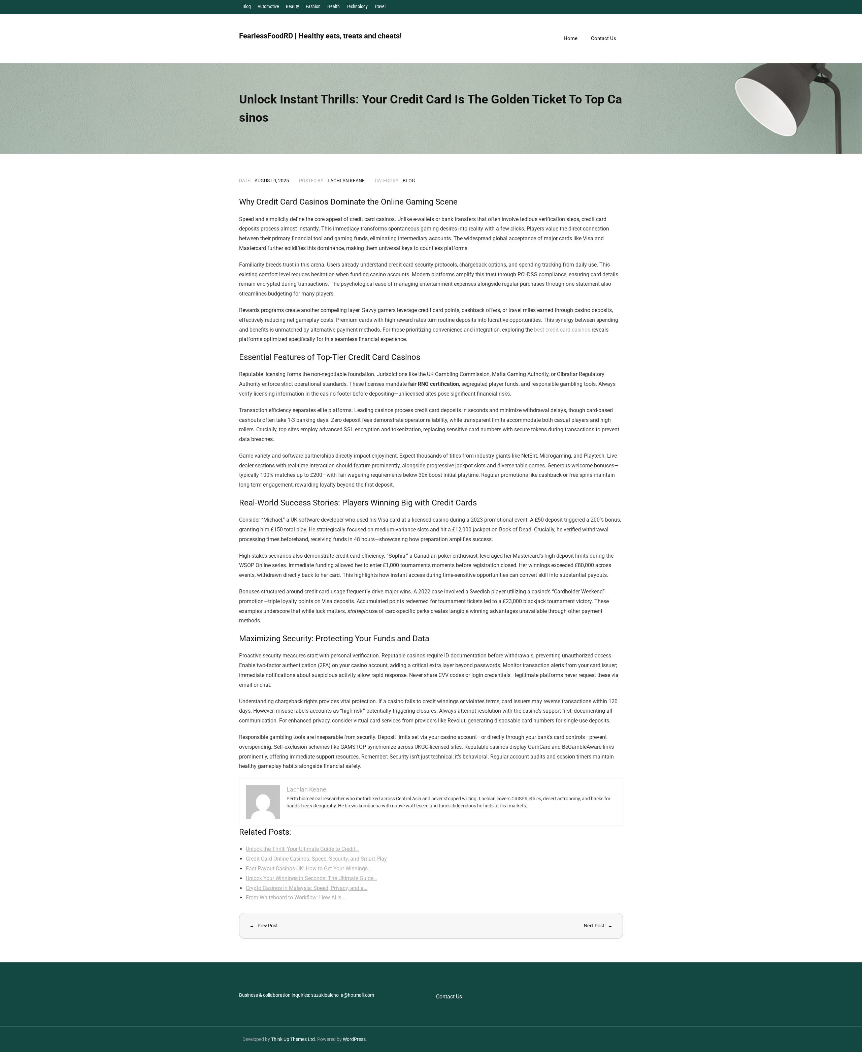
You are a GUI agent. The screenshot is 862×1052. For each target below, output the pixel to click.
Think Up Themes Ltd (293, 1039)
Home (570, 38)
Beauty (292, 6)
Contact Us (449, 996)
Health (333, 6)
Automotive (268, 6)
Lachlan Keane (346, 180)
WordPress (354, 1039)
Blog (246, 6)
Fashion (313, 6)
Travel (380, 6)
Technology (357, 6)
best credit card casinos (562, 330)
